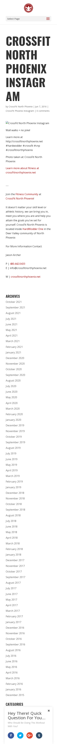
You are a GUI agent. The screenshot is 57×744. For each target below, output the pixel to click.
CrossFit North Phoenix (21, 106)
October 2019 (14, 436)
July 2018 (11, 521)
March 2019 (13, 476)
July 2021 (11, 319)
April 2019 (12, 470)
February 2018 (14, 549)
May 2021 (11, 330)
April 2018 (12, 537)
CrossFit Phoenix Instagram (20, 110)
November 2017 (15, 566)
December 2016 (15, 627)
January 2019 (13, 487)
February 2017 (14, 616)
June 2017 (11, 594)
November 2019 (15, 431)
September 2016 (15, 644)
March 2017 (13, 611)
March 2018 (13, 543)
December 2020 (15, 358)
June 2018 (11, 526)
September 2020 (15, 375)
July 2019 (11, 453)
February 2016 (14, 684)
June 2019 (11, 459)
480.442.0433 (17, 263)
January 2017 (13, 622)
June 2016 (11, 661)
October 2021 (14, 302)
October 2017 (14, 571)
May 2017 (11, 599)
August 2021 (13, 313)
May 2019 (11, 465)
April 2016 (12, 672)
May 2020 (11, 397)
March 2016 (13, 678)
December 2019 (15, 425)
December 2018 (15, 493)
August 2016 (13, 650)
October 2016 (14, 639)
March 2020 (13, 408)
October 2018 (14, 504)
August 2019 (13, 448)
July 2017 (11, 588)
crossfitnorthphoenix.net (25, 276)
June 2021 (11, 324)
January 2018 (13, 554)
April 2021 (12, 335)
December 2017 (15, 560)
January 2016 (13, 689)
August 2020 (13, 380)
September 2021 (15, 307)
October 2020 (14, 369)
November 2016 (15, 633)
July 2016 (11, 656)
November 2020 (15, 363)
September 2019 (15, 442)
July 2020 (11, 386)
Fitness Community (27, 194)
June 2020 (11, 391)
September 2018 (15, 509)
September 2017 (15, 577)
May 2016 (11, 667)
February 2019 (14, 481)
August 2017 (13, 582)
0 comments (43, 110)
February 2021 (14, 347)
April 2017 (12, 605)
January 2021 (13, 352)
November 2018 (15, 498)
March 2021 (13, 341)
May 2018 (11, 532)
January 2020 (13, 420)
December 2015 (15, 695)
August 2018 (13, 515)
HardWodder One (32, 229)
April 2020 (12, 403)
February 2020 (14, 414)
